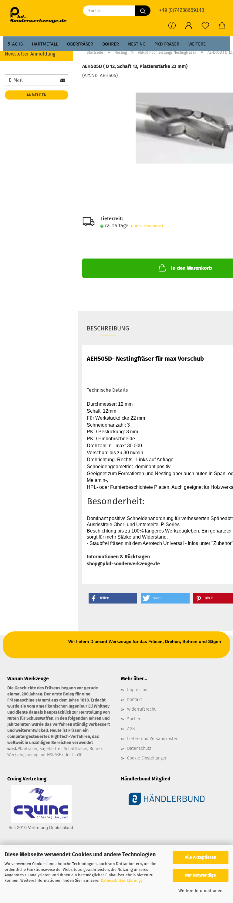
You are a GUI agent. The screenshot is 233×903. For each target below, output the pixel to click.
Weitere (197, 44)
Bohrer (110, 44)
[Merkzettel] (205, 25)
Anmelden (37, 95)
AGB (131, 728)
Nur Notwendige (200, 875)
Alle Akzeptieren (200, 857)
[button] (188, 25)
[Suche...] (142, 10)
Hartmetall (45, 44)
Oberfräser (80, 44)
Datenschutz (139, 748)
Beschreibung (108, 328)
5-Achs (15, 44)
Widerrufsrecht (141, 709)
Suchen (134, 719)
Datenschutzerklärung (121, 880)
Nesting (136, 44)
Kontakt (134, 699)
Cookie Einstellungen (147, 758)
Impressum (138, 689)
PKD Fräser (166, 44)
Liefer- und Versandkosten (152, 738)
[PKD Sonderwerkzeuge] (40, 15)
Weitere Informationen (200, 890)
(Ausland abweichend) (146, 226)
